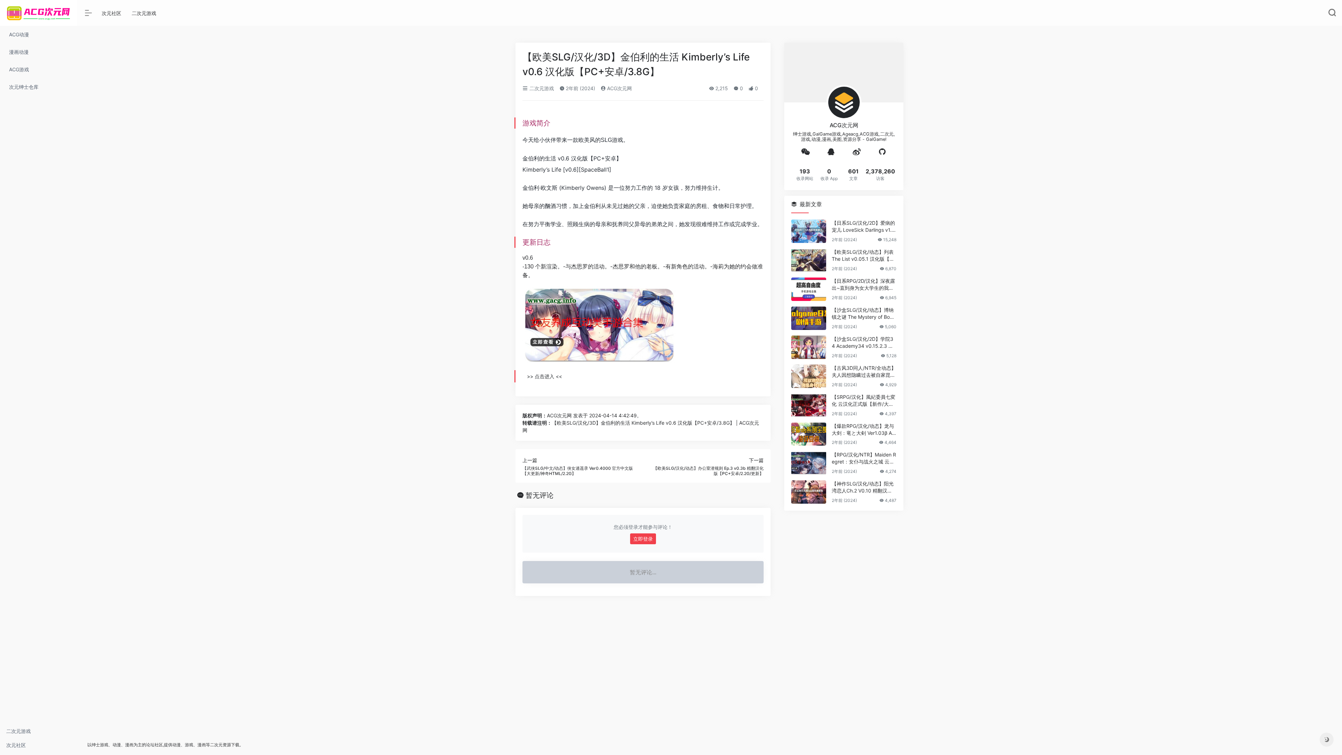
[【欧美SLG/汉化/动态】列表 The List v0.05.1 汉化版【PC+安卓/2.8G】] (808, 260)
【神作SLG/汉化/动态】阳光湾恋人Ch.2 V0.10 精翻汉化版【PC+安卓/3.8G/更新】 (863, 487)
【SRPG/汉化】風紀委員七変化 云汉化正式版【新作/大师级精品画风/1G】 (863, 401)
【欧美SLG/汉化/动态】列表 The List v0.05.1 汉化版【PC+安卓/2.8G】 (864, 256)
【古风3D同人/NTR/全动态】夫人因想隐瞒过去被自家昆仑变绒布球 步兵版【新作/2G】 (864, 372)
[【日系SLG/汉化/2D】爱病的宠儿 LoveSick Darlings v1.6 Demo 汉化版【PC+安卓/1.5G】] (808, 231)
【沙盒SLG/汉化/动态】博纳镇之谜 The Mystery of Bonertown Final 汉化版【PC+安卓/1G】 (863, 314)
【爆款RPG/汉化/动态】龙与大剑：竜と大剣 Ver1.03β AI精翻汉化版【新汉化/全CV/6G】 (863, 430)
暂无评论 (540, 495)
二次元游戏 (18, 731)
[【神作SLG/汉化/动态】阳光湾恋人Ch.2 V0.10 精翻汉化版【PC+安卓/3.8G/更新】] (808, 492)
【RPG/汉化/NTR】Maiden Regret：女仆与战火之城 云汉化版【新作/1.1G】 (864, 458)
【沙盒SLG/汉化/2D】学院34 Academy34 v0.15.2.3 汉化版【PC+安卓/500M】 (862, 343)
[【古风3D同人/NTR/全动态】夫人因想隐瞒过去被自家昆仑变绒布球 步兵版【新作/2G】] (808, 376)
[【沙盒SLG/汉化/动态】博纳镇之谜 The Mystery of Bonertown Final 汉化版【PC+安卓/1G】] (808, 318)
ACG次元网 (619, 88)
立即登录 (643, 539)
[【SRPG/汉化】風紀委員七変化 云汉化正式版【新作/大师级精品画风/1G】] (808, 405)
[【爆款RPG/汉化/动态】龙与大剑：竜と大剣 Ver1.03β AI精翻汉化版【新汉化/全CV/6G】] (808, 434)
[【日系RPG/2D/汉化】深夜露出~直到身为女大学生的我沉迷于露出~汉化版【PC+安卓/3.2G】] (808, 289)
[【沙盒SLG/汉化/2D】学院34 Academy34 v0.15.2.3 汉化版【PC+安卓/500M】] (808, 347)
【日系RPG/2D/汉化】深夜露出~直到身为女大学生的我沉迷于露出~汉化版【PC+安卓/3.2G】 (863, 285)
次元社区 (16, 745)
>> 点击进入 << (544, 376)
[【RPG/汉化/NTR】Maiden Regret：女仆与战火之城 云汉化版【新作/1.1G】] (808, 463)
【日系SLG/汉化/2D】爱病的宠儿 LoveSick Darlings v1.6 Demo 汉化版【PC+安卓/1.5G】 (863, 226)
